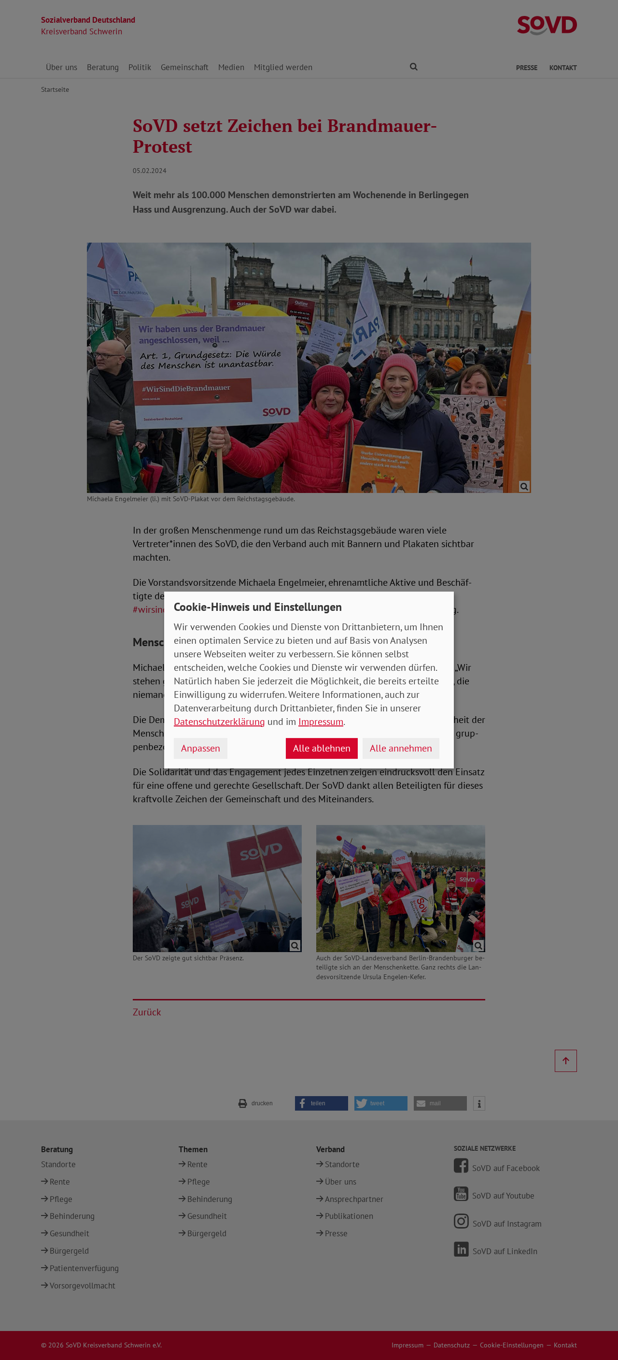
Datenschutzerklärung (219, 721)
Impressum (320, 721)
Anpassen (200, 748)
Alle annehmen (401, 748)
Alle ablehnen (322, 748)
